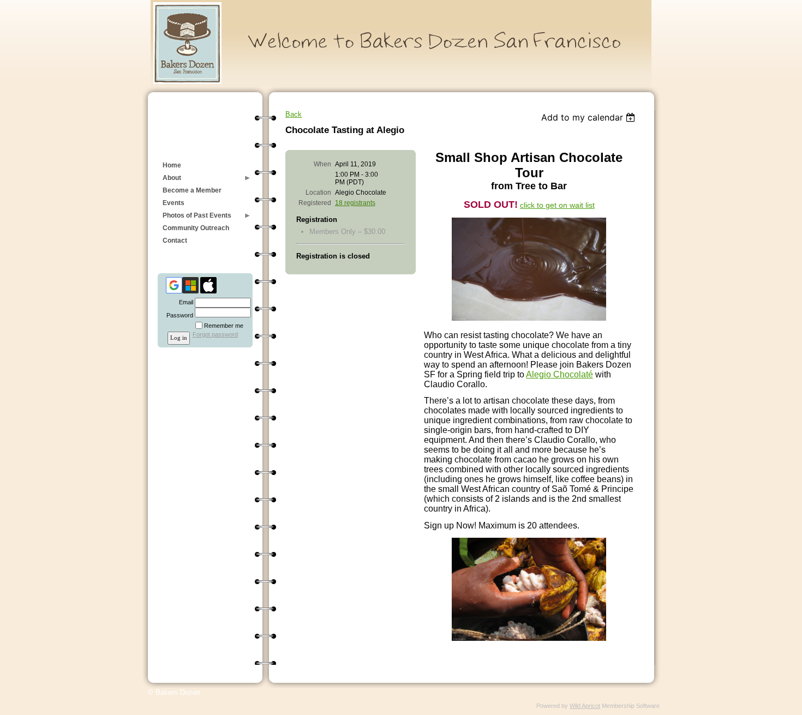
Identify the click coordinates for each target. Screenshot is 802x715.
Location (318, 192)
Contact (175, 240)
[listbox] (589, 117)
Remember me (223, 325)
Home (172, 165)
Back (293, 114)
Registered (314, 203)
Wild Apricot (585, 705)
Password (178, 315)
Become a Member (192, 190)
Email (184, 302)
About (172, 178)
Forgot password (215, 334)
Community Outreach (196, 228)
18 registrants (355, 203)
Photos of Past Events (197, 215)
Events (173, 203)
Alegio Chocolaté (559, 374)
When (322, 164)
